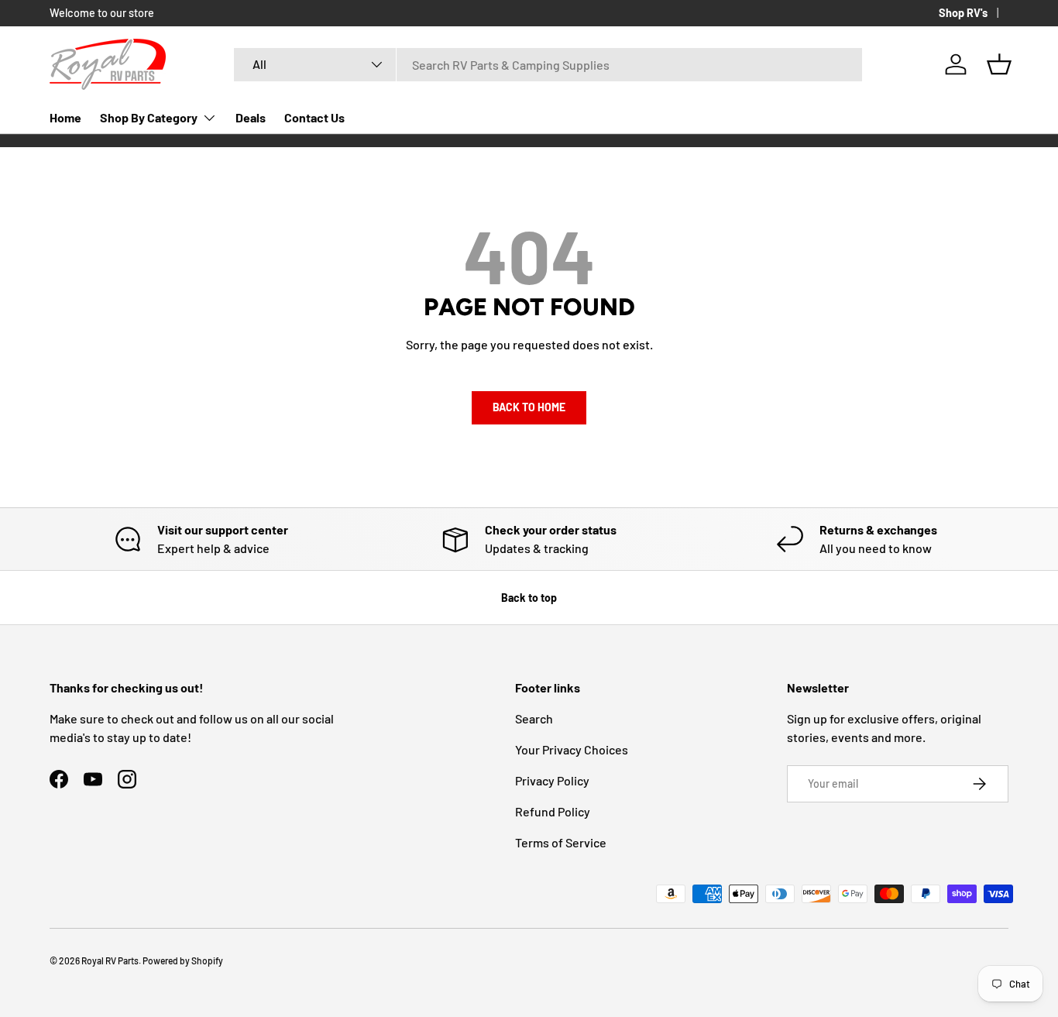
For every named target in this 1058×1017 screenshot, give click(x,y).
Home (65, 117)
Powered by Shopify (183, 960)
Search (534, 718)
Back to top (529, 597)
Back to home (529, 407)
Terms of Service (560, 842)
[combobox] (548, 64)
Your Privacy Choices (571, 749)
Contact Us (314, 117)
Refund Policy (552, 811)
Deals (250, 117)
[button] (999, 64)
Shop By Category (149, 117)
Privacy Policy (552, 780)
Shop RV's (963, 12)
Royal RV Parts (110, 960)
